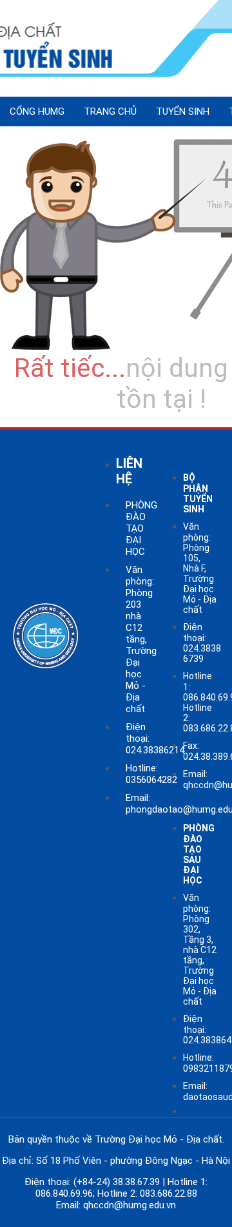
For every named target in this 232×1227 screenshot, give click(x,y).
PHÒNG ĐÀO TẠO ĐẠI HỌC (141, 528)
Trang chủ (110, 111)
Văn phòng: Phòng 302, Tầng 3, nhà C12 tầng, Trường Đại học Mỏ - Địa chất (200, 950)
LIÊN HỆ (129, 471)
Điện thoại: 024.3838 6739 (202, 643)
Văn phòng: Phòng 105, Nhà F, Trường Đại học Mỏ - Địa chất (200, 568)
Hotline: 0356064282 (151, 774)
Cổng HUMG (37, 111)
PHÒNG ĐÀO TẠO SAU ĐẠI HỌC (199, 854)
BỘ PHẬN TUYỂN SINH (198, 493)
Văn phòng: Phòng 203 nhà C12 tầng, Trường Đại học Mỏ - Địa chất (141, 639)
